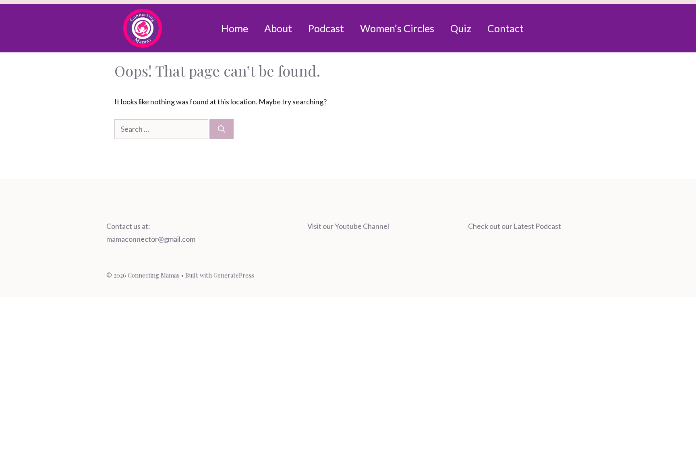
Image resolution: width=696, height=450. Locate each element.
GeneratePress (233, 275)
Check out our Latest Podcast (514, 226)
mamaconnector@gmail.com (150, 238)
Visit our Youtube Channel (348, 226)
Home (234, 28)
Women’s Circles (397, 28)
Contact (505, 28)
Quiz (460, 28)
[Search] (221, 129)
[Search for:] (161, 128)
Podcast (326, 28)
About (278, 28)
